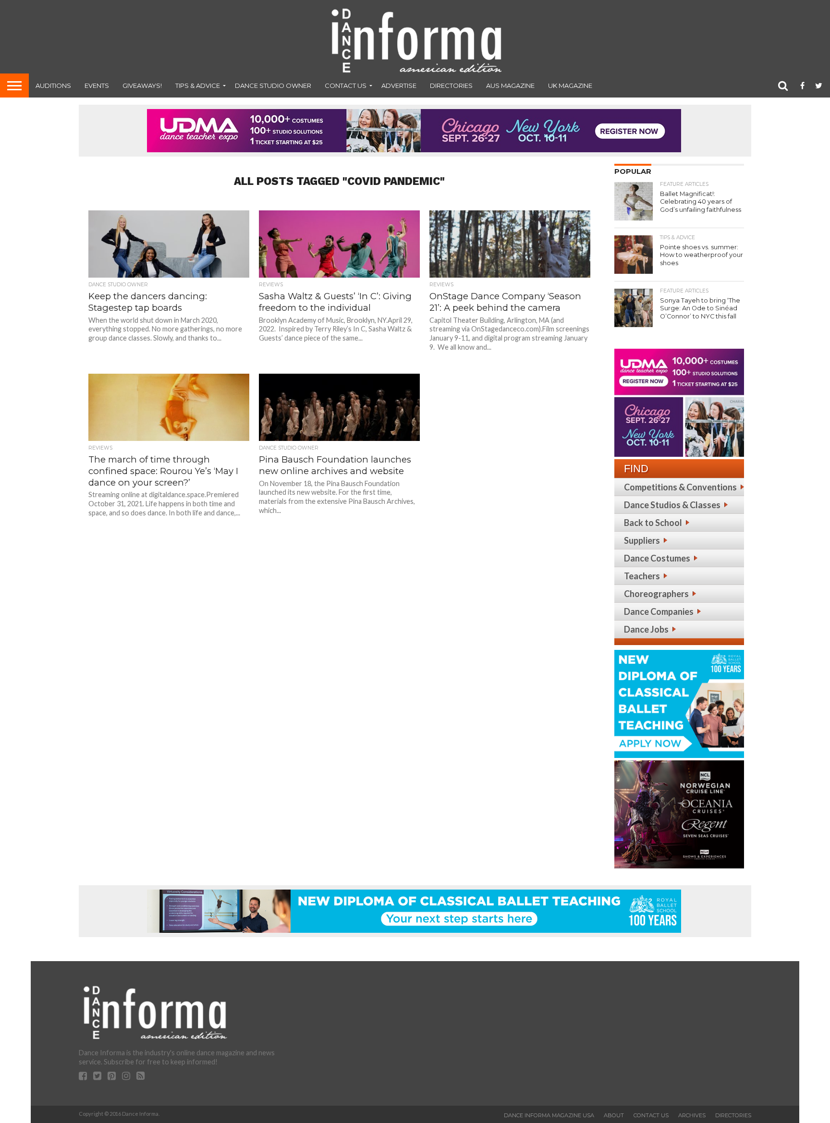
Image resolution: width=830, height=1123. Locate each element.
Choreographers (656, 593)
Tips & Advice (197, 85)
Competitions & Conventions (680, 487)
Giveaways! (142, 85)
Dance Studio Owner (273, 85)
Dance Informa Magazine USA (549, 1115)
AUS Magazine (510, 85)
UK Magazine (570, 85)
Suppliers (642, 540)
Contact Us (345, 85)
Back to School (653, 522)
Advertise (398, 85)
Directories (451, 85)
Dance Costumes (657, 558)
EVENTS (97, 85)
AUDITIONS (53, 85)
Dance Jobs (646, 629)
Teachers (642, 576)
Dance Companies (659, 611)
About (614, 1115)
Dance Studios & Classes (672, 505)
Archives (692, 1115)
